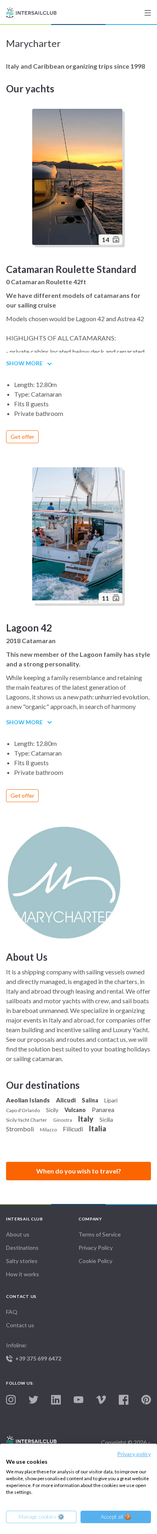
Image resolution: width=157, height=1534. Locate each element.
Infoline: (33, 1352)
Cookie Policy (95, 1260)
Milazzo (48, 1130)
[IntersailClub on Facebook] (123, 1400)
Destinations (22, 1247)
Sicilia (106, 1119)
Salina (90, 1100)
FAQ (11, 1311)
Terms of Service (99, 1234)
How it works (22, 1274)
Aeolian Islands (28, 1100)
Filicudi (73, 1129)
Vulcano (75, 1109)
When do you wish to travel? (78, 1171)
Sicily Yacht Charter (26, 1120)
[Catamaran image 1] (78, 536)
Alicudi (66, 1100)
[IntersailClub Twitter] (33, 1400)
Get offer (22, 436)
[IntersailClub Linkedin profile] (56, 1400)
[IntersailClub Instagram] (11, 1400)
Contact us (20, 1325)
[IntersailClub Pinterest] (146, 1400)
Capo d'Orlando (23, 1110)
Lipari (111, 1100)
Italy (85, 1118)
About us (17, 1234)
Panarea (103, 1109)
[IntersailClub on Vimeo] (101, 1400)
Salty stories (21, 1260)
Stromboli (20, 1129)
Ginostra (62, 1120)
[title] (148, 13)
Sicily (52, 1109)
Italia (97, 1128)
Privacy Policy (95, 1247)
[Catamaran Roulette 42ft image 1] (78, 178)
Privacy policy (134, 1453)
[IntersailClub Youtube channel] (78, 1400)
